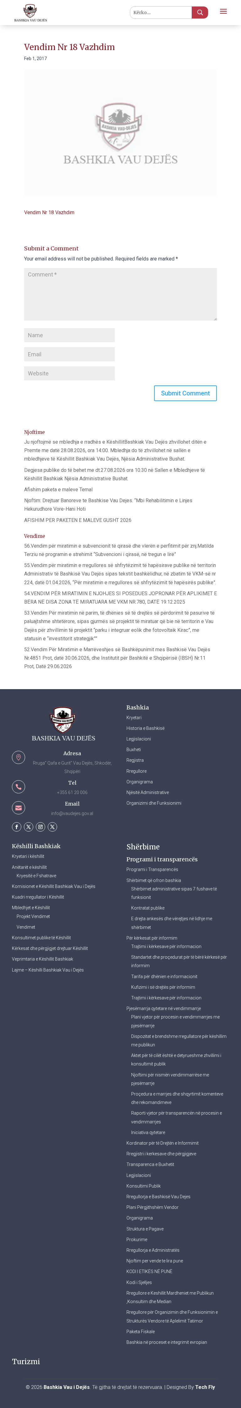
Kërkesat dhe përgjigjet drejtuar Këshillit (50, 948)
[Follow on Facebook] (16, 827)
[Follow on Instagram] (40, 827)
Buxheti (133, 749)
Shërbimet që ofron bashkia (153, 880)
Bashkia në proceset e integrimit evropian (166, 1342)
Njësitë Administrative (147, 792)
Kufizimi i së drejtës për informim (163, 987)
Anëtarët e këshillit (29, 867)
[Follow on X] (28, 827)
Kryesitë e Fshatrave (36, 875)
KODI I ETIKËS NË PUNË (149, 1271)
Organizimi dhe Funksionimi (153, 803)
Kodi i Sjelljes (139, 1282)
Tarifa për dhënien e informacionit (164, 976)
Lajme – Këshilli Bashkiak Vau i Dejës (48, 969)
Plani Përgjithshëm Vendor (152, 1207)
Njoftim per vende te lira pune (154, 1260)
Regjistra (135, 760)
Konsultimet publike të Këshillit (41, 937)
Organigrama (139, 781)
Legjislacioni (138, 738)
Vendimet (26, 927)
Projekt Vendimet (33, 916)
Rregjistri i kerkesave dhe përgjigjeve (161, 1153)
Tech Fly (205, 1387)
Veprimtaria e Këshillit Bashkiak (42, 959)
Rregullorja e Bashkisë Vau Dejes (158, 1196)
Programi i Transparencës (152, 869)
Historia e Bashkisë (145, 728)
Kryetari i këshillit (28, 856)
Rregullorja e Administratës (152, 1250)
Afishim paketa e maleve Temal (58, 490)
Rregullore (136, 771)
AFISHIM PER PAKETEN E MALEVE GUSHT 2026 (77, 520)
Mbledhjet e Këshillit (31, 907)
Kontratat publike (147, 907)
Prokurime (136, 1239)
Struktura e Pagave (144, 1228)
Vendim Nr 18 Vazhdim (49, 212)
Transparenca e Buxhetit (150, 1164)
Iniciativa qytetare (148, 1132)
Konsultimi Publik (143, 1186)
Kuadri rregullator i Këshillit (38, 897)
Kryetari (134, 717)
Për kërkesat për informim (151, 938)
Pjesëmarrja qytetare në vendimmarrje (163, 1008)
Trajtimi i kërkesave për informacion (166, 946)
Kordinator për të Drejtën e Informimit (162, 1143)
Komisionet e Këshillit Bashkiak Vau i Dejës (53, 886)
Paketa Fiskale (140, 1331)
